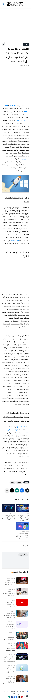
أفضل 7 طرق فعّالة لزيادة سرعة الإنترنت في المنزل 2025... (8, 518)
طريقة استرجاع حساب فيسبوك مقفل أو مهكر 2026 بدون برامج (22, 518)
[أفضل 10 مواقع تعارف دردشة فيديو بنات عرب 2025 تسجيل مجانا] (22, 613)
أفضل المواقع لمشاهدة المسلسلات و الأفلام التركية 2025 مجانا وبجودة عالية (9, 593)
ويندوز (12, 482)
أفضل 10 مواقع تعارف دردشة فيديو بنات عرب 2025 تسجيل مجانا (9, 615)
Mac (6, 105)
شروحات (26, 44)
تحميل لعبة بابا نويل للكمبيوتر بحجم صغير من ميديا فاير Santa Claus (9, 659)
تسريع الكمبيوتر (21, 120)
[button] (22, 490)
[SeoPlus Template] (28, 691)
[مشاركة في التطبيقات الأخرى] (7, 490)
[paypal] (12, 697)
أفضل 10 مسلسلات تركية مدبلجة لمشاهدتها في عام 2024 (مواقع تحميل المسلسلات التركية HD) (9, 637)
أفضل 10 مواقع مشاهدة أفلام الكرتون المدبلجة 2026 (10, 648)
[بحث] (3, 4)
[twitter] (19, 697)
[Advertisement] (15, 26)
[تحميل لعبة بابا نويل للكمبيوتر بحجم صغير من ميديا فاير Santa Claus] (22, 656)
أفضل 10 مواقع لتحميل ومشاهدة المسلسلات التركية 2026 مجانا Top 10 (10, 582)
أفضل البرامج (15, 240)
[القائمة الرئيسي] (28, 4)
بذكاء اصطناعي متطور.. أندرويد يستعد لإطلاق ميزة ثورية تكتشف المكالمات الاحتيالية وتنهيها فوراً (9, 670)
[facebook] (15, 697)
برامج (25, 111)
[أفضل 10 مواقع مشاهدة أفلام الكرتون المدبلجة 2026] (22, 645)
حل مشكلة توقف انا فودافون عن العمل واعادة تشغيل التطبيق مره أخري (9, 604)
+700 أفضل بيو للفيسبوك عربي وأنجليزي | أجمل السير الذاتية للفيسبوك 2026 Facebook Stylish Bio (9, 626)
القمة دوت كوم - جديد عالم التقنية (11, 692)
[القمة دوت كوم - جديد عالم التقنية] (15, 4)
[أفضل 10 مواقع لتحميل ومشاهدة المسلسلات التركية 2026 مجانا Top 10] (22, 580)
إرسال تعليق (23, 555)
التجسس (23, 159)
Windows (13, 105)
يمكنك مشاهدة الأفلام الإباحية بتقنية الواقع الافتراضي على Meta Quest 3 (9, 681)
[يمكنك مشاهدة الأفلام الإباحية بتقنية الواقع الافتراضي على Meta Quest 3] (22, 678)
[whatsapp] (9, 697)
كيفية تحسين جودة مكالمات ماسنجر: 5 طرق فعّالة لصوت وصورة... (22, 536)
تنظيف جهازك (20, 426)
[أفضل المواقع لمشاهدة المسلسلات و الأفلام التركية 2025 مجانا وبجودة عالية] (22, 591)
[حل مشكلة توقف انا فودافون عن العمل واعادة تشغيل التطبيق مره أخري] (22, 602)
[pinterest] (22, 697)
